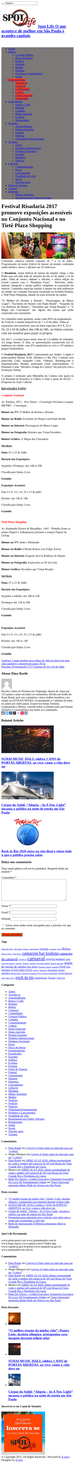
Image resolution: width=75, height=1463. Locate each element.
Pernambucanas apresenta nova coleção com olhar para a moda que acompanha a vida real (39, 1219)
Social (18, 179)
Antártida (43, 948)
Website (5, 918)
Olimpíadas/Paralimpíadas (29, 138)
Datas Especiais (24, 95)
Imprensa (13, 191)
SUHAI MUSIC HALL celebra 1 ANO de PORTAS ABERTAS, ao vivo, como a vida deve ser (35, 762)
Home (11, 48)
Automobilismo (23, 126)
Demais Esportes (24, 129)
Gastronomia (15, 101)
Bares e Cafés (23, 104)
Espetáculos (21, 98)
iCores (65, 1456)
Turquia (52, 977)
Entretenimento (16, 79)
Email (4, 912)
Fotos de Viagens (17, 185)
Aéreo (18, 145)
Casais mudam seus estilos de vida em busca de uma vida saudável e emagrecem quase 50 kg (35, 662)
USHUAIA (60, 978)
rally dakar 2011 (8, 978)
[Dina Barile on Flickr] (18, 713)
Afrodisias (18, 949)
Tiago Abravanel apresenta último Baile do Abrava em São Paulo (38, 1184)
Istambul (43, 970)
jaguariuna (52, 970)
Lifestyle (13, 163)
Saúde (18, 76)
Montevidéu (16, 973)
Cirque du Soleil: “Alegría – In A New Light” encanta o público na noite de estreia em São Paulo (33, 808)
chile (68, 959)
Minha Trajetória (24, 194)
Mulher (19, 67)
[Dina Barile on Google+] (14, 713)
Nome (4, 906)
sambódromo (41, 977)
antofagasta (34, 949)
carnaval (36, 958)
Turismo (12, 141)
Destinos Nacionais (26, 151)
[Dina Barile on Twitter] (6, 713)
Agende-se (21, 82)
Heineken (6, 970)
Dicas (18, 169)
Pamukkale (52, 973)
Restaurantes (22, 120)
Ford (62, 966)
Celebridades (22, 89)
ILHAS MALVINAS (21, 970)
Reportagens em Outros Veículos (33, 197)
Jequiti (61, 970)
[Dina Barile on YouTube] (22, 713)
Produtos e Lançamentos (28, 73)
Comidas (20, 110)
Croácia (25, 963)
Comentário (8, 877)
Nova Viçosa (43, 973)
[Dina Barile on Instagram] (26, 713)
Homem (19, 64)
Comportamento (24, 166)
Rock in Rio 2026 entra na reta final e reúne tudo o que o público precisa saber (36, 853)
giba (68, 966)
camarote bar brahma (40, 953)
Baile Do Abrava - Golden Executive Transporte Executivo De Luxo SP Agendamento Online (40, 1181)
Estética (19, 61)
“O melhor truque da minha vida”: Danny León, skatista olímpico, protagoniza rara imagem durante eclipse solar (39, 1200)
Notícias (19, 70)
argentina (53, 949)
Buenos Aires (6, 954)
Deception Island (43, 963)
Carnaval (20, 86)
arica (59, 949)
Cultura (19, 92)
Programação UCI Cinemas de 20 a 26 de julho (32, 666)
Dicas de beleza (24, 58)
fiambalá (55, 967)
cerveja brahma (55, 959)
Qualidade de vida (25, 176)
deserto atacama (57, 963)
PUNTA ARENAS (65, 973)
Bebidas (19, 107)
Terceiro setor (22, 182)
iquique (36, 970)
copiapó (18, 963)
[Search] (2, 3)
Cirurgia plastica (7, 963)
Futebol (19, 132)
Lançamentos (22, 172)
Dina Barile (32, 966)
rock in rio (25, 977)
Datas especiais (23, 113)
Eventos (19, 117)
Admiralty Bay (7, 949)
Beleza (12, 51)
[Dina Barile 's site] (3, 713)
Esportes (13, 123)
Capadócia (22, 959)
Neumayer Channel (29, 973)
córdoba (32, 963)
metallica (5, 973)
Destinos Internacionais (28, 148)
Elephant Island (45, 967)
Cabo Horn (17, 954)
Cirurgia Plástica (24, 54)
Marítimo (20, 157)
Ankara (26, 949)
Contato (12, 188)
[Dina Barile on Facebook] (10, 713)
